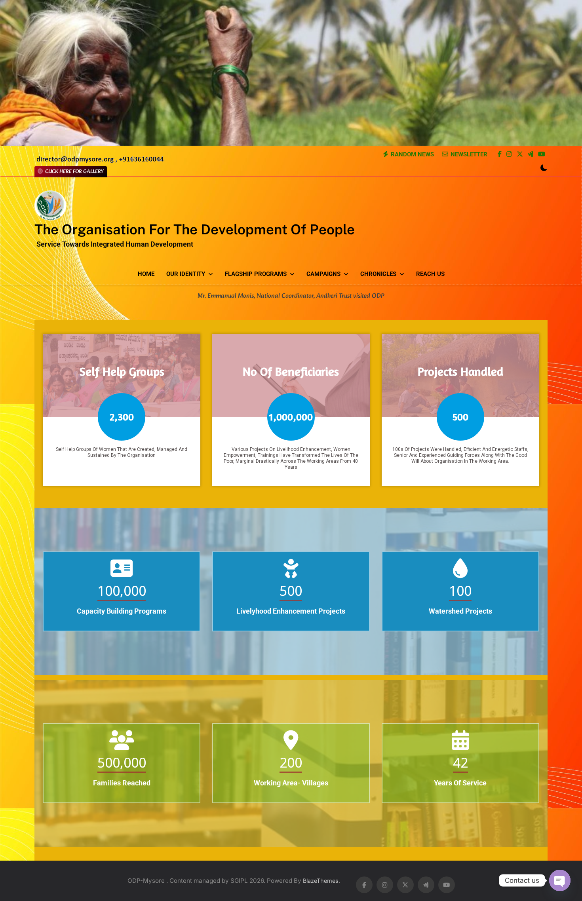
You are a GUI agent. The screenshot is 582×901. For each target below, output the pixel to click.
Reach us (430, 274)
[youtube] (542, 155)
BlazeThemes (321, 880)
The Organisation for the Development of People (194, 229)
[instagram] (509, 155)
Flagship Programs (256, 274)
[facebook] (499, 155)
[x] (519, 155)
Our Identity (185, 274)
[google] (530, 155)
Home (146, 274)
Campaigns (323, 274)
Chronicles (378, 274)
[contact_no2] (99, 161)
